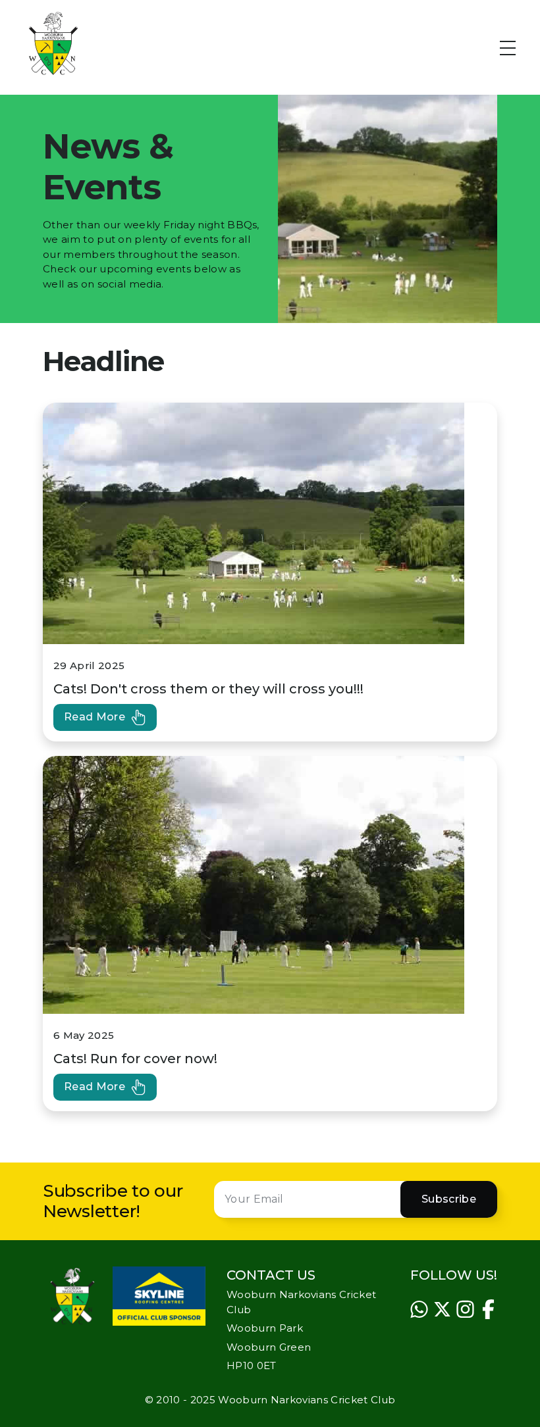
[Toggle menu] (516, 43)
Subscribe (448, 1199)
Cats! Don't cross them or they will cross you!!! (208, 689)
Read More (94, 717)
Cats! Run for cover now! (135, 1058)
